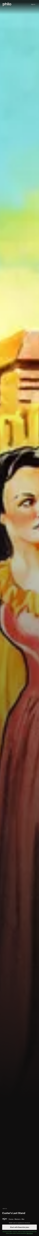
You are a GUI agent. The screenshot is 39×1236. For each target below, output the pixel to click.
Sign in (33, 4)
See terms (30, 1233)
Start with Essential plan (19, 1227)
